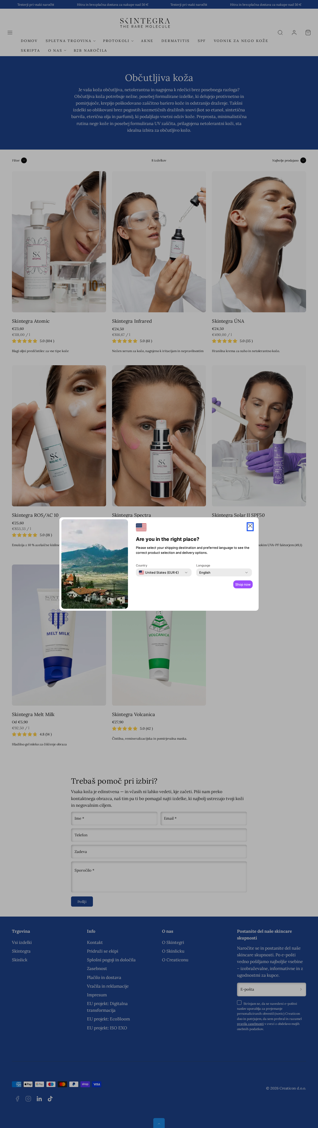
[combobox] (159, 572)
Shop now (243, 584)
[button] (250, 526)
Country (141, 565)
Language (203, 565)
